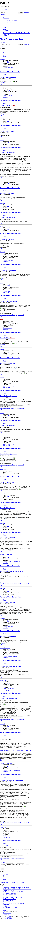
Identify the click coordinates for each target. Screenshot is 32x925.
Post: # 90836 (5, 602)
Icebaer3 (2, 203)
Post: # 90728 (5, 105)
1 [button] (3, 52)
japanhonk (3, 283)
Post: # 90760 (5, 152)
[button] (5, 51)
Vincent (2, 118)
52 (8, 472)
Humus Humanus (5, 648)
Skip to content (4, 9)
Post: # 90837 (5, 636)
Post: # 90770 (5, 454)
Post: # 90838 (5, 666)
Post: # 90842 (5, 845)
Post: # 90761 (5, 193)
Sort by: (15, 864)
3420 (8, 90)
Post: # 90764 (5, 270)
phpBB (9, 917)
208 (8, 121)
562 (8, 62)
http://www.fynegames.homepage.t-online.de (12, 315)
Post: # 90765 (5, 301)
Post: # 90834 (5, 537)
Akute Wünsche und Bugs (11, 39)
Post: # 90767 (5, 363)
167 (8, 557)
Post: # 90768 (5, 396)
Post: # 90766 (5, 338)
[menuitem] (11, 20)
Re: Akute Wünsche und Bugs (10, 72)
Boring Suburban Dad (6, 554)
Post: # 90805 (5, 482)
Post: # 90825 (5, 508)
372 (8, 650)
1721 (8, 285)
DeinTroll (2, 59)
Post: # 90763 (5, 239)
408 (8, 206)
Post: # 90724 (5, 77)
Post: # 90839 (5, 698)
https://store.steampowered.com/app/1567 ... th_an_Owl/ (15, 583)
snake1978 (3, 469)
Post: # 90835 (5, 571)
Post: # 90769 (5, 425)
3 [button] (3, 55)
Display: (3, 864)
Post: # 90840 (5, 738)
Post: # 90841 (5, 780)
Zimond (2, 87)
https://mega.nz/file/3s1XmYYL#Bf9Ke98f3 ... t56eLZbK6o (16, 750)
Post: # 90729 (5, 131)
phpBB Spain (8, 918)
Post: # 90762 (5, 217)
